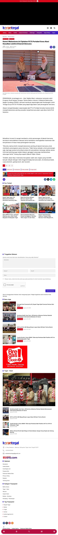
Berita (5, 507)
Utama (5, 516)
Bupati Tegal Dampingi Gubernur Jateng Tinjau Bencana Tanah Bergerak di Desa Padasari (46, 216)
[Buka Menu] (51, 28)
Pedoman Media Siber (8, 473)
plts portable (25, 169)
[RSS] (12, 523)
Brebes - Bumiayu (7, 496)
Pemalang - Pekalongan (8, 498)
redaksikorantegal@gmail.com (12, 453)
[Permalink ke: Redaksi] (4, 47)
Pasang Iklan (6, 471)
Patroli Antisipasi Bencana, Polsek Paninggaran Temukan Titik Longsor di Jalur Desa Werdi (28, 216)
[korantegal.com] (11, 28)
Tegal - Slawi (6, 489)
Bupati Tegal (7, 504)
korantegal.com (6, 468)
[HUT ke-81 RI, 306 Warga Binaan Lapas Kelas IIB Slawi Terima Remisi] (9, 328)
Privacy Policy (6, 475)
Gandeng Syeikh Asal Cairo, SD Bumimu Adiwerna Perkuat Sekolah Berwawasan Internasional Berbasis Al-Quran (31, 409)
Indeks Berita (6, 466)
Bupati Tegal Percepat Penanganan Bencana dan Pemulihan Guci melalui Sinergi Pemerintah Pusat (47, 199)
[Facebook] (45, 179)
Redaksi (7, 46)
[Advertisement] (29, 125)
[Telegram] (51, 179)
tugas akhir (33, 169)
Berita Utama (5, 38)
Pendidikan (12, 38)
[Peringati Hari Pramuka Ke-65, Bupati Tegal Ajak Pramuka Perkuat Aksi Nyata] (9, 306)
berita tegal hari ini (8, 514)
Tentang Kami (6, 480)
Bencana (10, 169)
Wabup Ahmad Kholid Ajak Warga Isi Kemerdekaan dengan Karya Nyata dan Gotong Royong (32, 431)
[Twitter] (48, 179)
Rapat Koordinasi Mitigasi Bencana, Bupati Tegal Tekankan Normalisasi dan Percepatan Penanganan (27, 199)
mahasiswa (17, 169)
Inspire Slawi (6, 493)
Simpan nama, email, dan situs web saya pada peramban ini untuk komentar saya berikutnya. (28, 279)
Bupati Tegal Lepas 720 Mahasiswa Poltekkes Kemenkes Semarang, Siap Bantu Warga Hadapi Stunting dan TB (10, 199)
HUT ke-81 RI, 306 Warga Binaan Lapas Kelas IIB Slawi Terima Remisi (35, 327)
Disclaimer (5, 464)
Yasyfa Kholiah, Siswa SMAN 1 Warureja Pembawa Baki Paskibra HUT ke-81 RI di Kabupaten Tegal (31, 424)
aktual (5, 511)
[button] (48, 28)
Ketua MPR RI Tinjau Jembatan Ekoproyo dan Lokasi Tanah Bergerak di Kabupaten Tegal (11, 216)
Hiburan (5, 491)
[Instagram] (9, 523)
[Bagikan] (54, 47)
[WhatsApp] (54, 179)
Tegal (5, 509)
